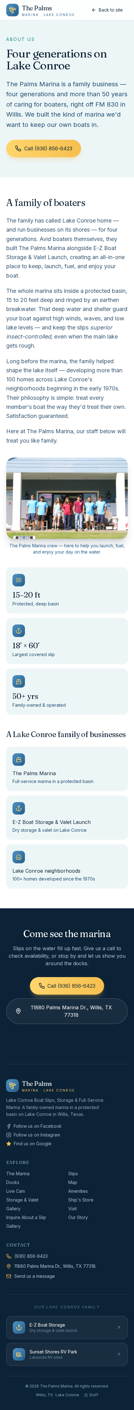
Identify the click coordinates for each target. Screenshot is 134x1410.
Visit (72, 1208)
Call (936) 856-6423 (48, 148)
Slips (73, 1173)
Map (72, 1182)
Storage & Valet (22, 1199)
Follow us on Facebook (38, 1126)
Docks (12, 1182)
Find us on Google (32, 1143)
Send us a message (34, 1276)
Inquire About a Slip (26, 1217)
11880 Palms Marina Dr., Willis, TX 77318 (71, 1011)
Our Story (78, 1217)
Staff (93, 1394)
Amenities (78, 1191)
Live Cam (15, 1191)
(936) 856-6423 (31, 1256)
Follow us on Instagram (37, 1134)
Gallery (13, 1208)
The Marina (18, 1173)
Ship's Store (80, 1199)
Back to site (111, 10)
